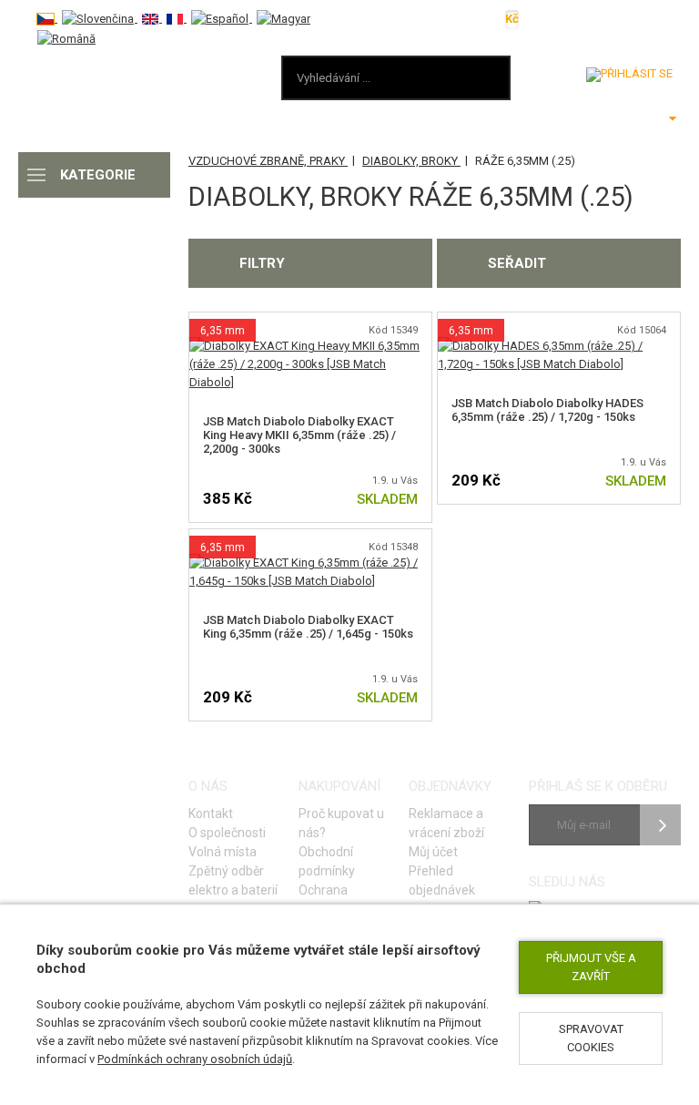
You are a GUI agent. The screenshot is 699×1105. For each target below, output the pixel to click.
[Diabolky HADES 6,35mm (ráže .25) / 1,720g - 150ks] (559, 346)
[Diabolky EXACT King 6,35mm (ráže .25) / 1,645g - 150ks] (310, 562)
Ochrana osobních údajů (342, 899)
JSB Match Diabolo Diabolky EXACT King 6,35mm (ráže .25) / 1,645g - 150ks (308, 626)
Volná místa (222, 851)
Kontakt (210, 813)
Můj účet (433, 851)
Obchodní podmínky (327, 861)
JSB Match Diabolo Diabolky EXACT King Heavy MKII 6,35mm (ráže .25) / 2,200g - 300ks (299, 434)
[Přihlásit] (629, 74)
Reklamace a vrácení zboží (446, 823)
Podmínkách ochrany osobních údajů (194, 1059)
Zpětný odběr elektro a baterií (233, 880)
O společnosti (227, 832)
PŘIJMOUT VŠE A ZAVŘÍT (591, 967)
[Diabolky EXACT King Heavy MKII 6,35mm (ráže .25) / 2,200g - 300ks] (310, 346)
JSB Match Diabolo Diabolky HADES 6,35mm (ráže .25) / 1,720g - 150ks (547, 410)
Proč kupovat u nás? (341, 823)
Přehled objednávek (442, 880)
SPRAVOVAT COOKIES (591, 1038)
